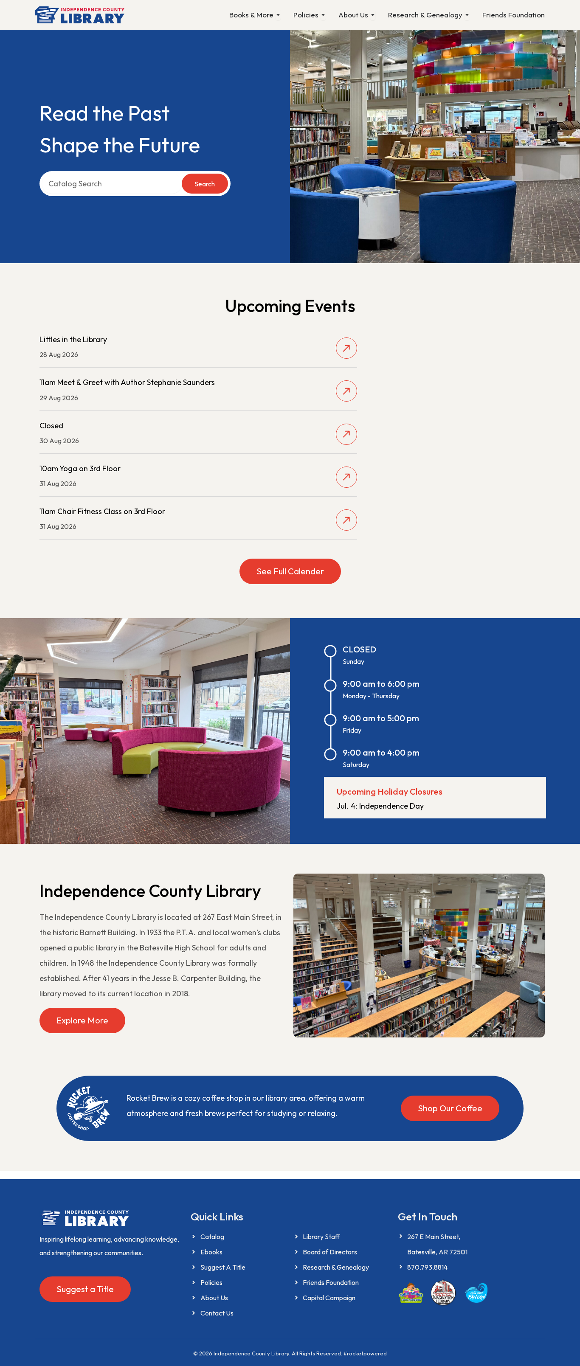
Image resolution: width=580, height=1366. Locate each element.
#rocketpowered (365, 1353)
